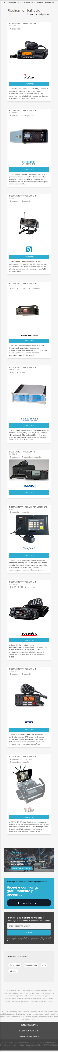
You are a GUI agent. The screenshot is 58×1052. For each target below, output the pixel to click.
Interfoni (13, 971)
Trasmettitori (15, 965)
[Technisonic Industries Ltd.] (29, 334)
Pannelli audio (31, 965)
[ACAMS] (29, 548)
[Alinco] (29, 485)
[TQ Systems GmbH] (29, 248)
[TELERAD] (29, 418)
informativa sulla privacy (29, 940)
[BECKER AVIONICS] (29, 162)
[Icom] (29, 76)
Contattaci (29, 84)
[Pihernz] (29, 721)
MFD (44, 965)
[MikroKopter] (29, 809)
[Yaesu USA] (29, 633)
